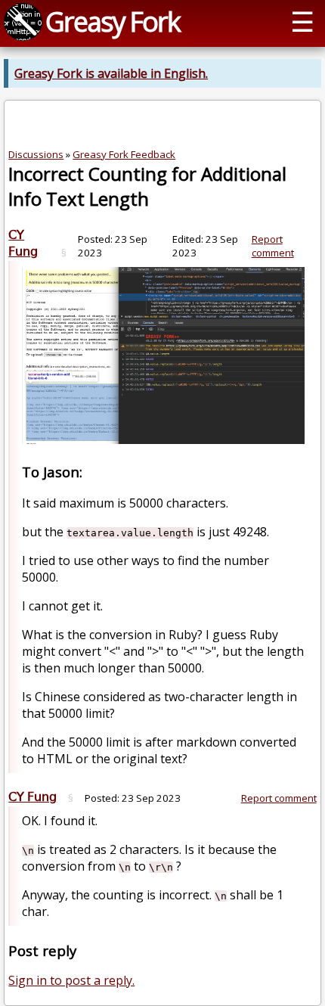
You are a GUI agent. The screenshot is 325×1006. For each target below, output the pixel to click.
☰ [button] (302, 21)
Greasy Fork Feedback (124, 154)
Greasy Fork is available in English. (111, 73)
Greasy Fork (112, 21)
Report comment (273, 245)
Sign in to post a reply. (71, 980)
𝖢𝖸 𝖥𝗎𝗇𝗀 (23, 242)
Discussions (35, 154)
